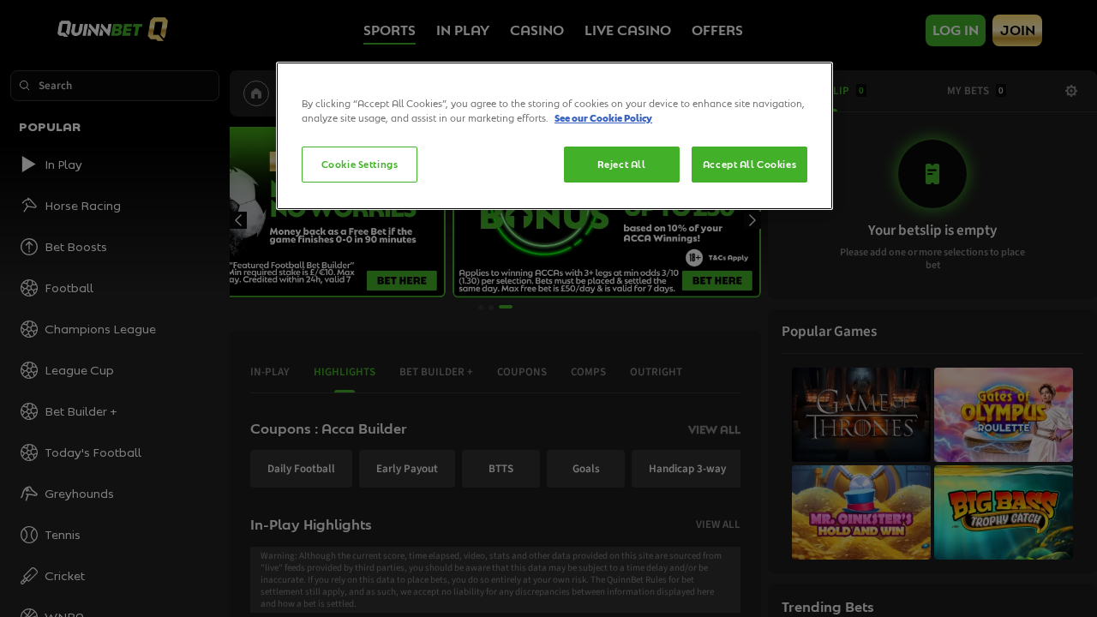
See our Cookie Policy (603, 117)
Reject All (621, 164)
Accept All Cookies (749, 164)
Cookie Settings (360, 164)
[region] (554, 136)
